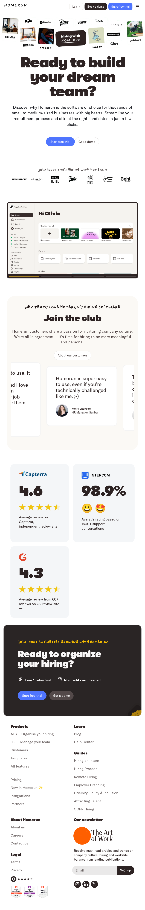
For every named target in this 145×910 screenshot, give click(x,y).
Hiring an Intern (86, 760)
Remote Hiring (85, 777)
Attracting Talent (87, 801)
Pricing (16, 779)
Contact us (19, 843)
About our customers (73, 355)
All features (20, 766)
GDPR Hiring (84, 809)
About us (18, 827)
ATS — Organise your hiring (32, 734)
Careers (17, 835)
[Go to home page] (36, 6)
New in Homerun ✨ (27, 787)
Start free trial (32, 696)
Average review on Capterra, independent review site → (38, 524)
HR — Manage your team (30, 742)
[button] (76, 6)
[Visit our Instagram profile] (77, 884)
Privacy (16, 870)
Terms (15, 862)
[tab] (24, 276)
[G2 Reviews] (22, 879)
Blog (77, 734)
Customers (19, 750)
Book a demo (95, 6)
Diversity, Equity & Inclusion (96, 793)
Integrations (20, 795)
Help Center (84, 742)
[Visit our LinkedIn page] (85, 884)
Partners (17, 804)
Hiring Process (85, 768)
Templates (19, 758)
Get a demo (87, 142)
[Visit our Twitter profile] (94, 884)
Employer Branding (89, 785)
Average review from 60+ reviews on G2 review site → (39, 604)
